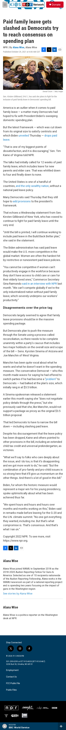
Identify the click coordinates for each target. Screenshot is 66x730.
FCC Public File (13, 683)
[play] (5, 726)
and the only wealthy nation (32, 186)
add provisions (22, 201)
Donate (56, 4)
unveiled (24, 135)
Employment (12, 670)
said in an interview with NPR (39, 283)
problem (51, 379)
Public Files (11, 690)
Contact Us (11, 677)
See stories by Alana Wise (17, 593)
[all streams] (62, 726)
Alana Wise (18, 47)
